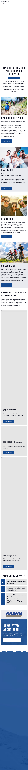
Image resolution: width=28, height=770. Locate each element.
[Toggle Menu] (26, 2)
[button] (12, 640)
